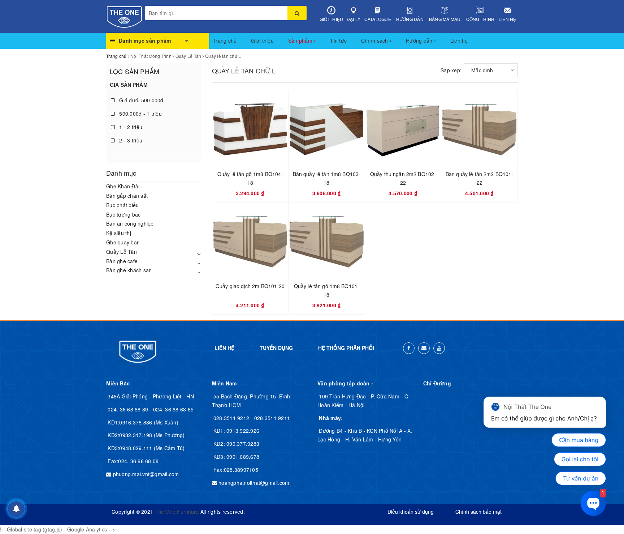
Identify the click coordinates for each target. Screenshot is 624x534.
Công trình (480, 19)
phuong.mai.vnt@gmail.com (146, 474)
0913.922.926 (242, 430)
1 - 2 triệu (130, 127)
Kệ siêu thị (118, 232)
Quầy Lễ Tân (121, 251)
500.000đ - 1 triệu (140, 113)
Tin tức (338, 40)
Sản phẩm (301, 40)
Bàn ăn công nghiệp (130, 223)
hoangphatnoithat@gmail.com (254, 482)
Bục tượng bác (123, 214)
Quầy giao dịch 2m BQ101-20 (250, 286)
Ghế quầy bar (122, 242)
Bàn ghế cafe (122, 261)
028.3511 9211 (272, 418)
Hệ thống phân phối (346, 347)
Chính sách (375, 40)
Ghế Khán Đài (122, 186)
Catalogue (377, 19)
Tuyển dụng (276, 347)
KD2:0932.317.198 (130, 435)
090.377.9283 (242, 443)
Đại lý (354, 19)
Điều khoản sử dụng (410, 511)
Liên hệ (507, 19)
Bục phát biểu (122, 205)
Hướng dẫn (410, 19)
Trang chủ (225, 40)
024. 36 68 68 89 (129, 409)
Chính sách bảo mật (478, 511)
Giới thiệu (331, 19)
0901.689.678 (242, 456)
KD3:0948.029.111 (130, 448)
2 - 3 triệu (130, 140)
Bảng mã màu (445, 19)
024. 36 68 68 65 (173, 409)
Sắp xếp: (451, 70)
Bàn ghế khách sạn (129, 270)
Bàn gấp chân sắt (127, 195)
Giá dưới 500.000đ (141, 100)
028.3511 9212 (232, 418)
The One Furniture (177, 511)
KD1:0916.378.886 (130, 422)
